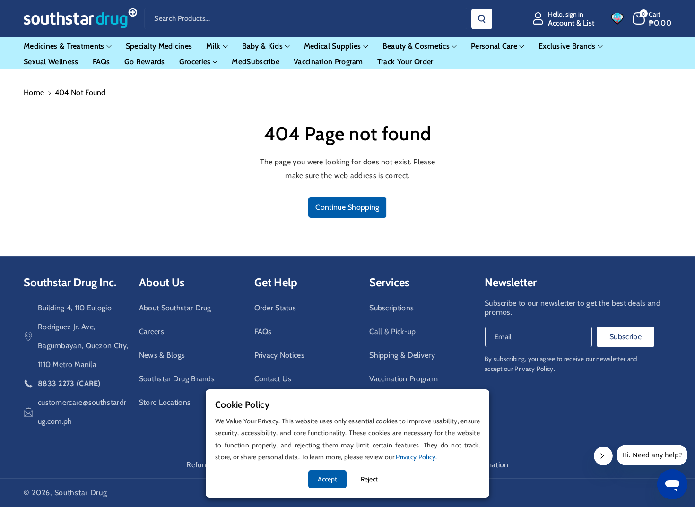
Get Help (275, 282)
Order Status (275, 307)
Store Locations (165, 402)
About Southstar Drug (175, 307)
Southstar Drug (80, 492)
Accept (327, 479)
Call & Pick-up (392, 331)
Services (389, 282)
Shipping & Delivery (402, 355)
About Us (161, 282)
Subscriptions (391, 307)
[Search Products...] (481, 19)
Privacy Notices (279, 355)
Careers (151, 331)
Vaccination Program (403, 378)
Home (34, 92)
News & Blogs (162, 355)
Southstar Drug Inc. (70, 282)
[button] (652, 18)
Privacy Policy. (534, 368)
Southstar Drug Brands (177, 378)
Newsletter (511, 282)
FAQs (263, 331)
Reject (369, 479)
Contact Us (273, 378)
